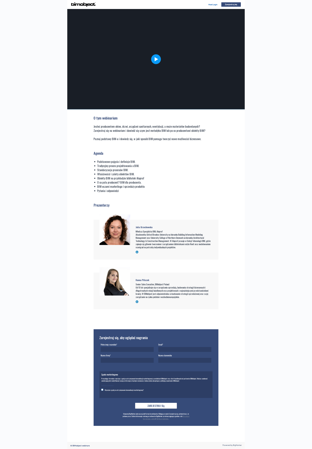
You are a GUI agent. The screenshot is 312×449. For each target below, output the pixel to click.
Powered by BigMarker (232, 445)
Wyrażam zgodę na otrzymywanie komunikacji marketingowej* (124, 390)
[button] (156, 59)
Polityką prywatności (162, 418)
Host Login (212, 4)
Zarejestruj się (231, 4)
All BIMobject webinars (80, 445)
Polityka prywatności (107, 385)
